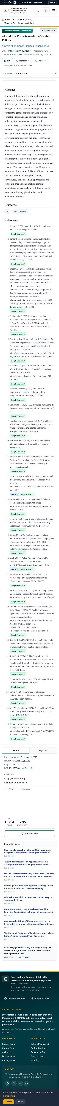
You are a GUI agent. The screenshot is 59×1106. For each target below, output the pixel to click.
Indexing (35, 1060)
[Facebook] (10, 2)
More (52, 2)
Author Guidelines (39, 1048)
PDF (9, 60)
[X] (5, 2)
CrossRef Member (16, 998)
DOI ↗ (13, 494)
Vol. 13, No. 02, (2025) (22, 19)
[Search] (37, 10)
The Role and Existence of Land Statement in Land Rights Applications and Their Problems (29, 934)
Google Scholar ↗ (18, 234)
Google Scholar (41, 998)
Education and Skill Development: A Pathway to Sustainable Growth (28, 899)
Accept (8, 1101)
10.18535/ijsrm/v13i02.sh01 (19, 50)
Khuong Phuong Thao (37, 45)
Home (7, 19)
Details (15, 750)
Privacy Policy (9, 1095)
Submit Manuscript (40, 1043)
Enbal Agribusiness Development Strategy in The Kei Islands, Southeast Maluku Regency (28, 887)
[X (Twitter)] (14, 1083)
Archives (6, 1052)
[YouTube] (26, 1083)
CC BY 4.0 (26, 957)
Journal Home (8, 1043)
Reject (20, 1101)
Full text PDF (31, 833)
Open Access (37, 1056)
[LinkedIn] (15, 2)
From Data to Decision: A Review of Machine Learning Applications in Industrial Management (28, 910)
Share (41, 60)
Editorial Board (9, 1056)
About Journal (8, 1060)
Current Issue (8, 1048)
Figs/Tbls (43, 750)
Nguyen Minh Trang (13, 45)
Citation (23, 60)
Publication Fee (38, 1052)
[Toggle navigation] (53, 10)
